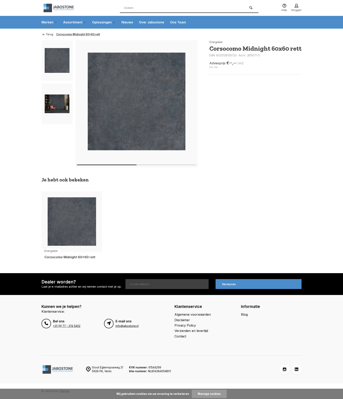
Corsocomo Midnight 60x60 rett (78, 34)
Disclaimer (182, 320)
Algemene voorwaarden (192, 314)
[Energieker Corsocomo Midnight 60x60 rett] (71, 221)
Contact (180, 336)
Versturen (229, 284)
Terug (49, 34)
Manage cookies (209, 393)
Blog (244, 314)
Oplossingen (102, 22)
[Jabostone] (65, 8)
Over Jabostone (151, 22)
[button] (190, 104)
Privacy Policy (185, 325)
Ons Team (178, 22)
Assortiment (72, 22)
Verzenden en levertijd (191, 331)
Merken (47, 22)
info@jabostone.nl (127, 326)
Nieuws (127, 22)
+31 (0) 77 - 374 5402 (66, 326)
